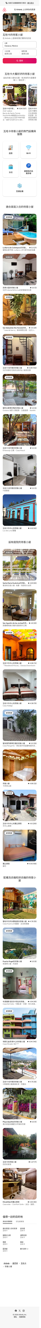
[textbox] (11, 53)
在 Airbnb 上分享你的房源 (24, 9)
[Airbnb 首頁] (4, 9)
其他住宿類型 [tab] (7, 1221)
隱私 (15, 1317)
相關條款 (22, 1317)
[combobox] (20, 45)
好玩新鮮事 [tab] (20, 1221)
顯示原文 (30, 3)
